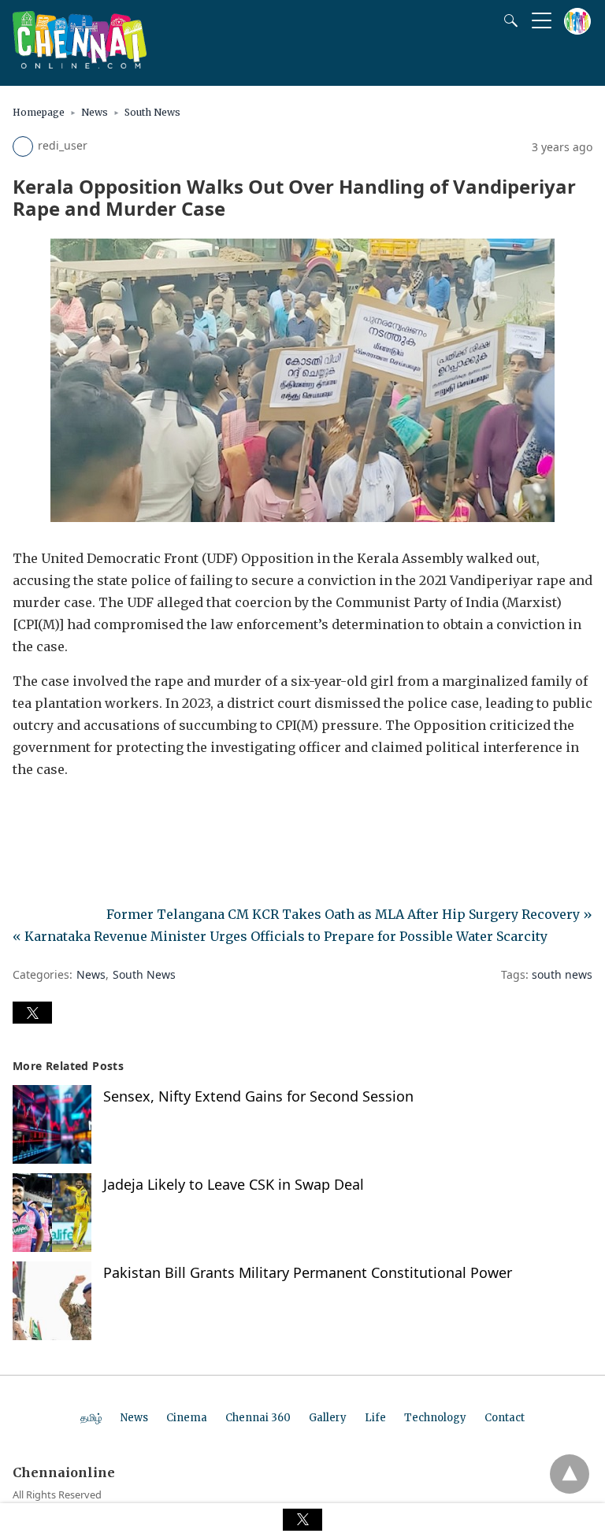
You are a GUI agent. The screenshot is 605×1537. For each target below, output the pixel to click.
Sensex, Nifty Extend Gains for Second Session (258, 1096)
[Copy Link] (100, 813)
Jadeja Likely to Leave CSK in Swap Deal (233, 1184)
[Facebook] (25, 813)
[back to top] (569, 1474)
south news (562, 974)
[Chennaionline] (80, 63)
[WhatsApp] (75, 813)
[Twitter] (50, 813)
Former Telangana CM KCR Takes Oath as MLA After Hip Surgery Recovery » (349, 914)
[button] (32, 1013)
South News (152, 112)
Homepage (39, 112)
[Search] (507, 20)
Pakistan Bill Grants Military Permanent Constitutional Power (307, 1272)
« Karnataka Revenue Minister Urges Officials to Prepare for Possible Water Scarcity (280, 936)
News (94, 112)
